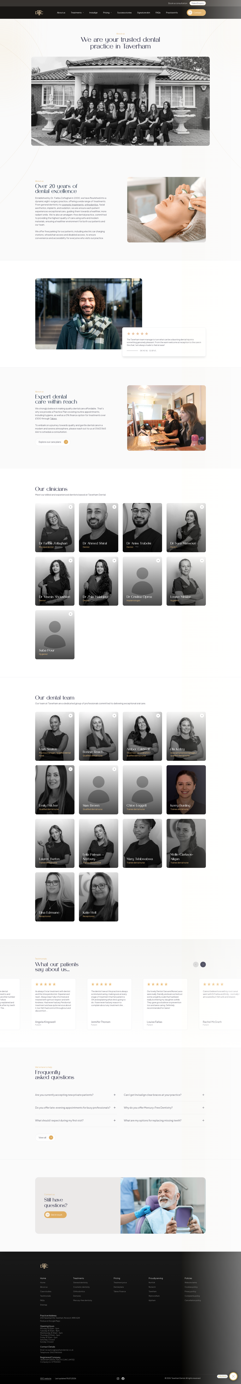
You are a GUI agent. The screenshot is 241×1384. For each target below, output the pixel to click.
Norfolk (152, 1283)
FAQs (42, 1300)
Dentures (77, 1296)
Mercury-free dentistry (82, 1300)
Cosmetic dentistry (81, 1287)
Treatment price (120, 1283)
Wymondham (154, 1296)
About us (44, 1287)
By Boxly (223, 1376)
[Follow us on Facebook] (123, 1378)
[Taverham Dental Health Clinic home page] (40, 12)
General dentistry (80, 1283)
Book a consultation (177, 3)
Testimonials (45, 1296)
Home (42, 1283)
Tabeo (53, 418)
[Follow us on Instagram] (118, 1378)
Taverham (152, 1291)
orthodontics (91, 204)
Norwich (152, 1287)
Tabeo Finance (120, 1291)
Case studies (45, 1291)
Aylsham (152, 1300)
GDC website (45, 1378)
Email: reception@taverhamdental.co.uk (56, 1350)
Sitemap (43, 1305)
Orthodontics (79, 1291)
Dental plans (119, 1287)
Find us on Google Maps (50, 1321)
